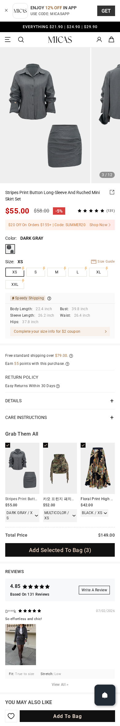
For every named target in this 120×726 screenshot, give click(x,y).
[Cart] (111, 40)
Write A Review (94, 590)
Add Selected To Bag (60, 550)
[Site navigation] (8, 40)
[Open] (104, 695)
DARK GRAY (10, 249)
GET (106, 11)
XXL (14, 284)
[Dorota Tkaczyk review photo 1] (20, 644)
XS (14, 272)
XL (98, 272)
